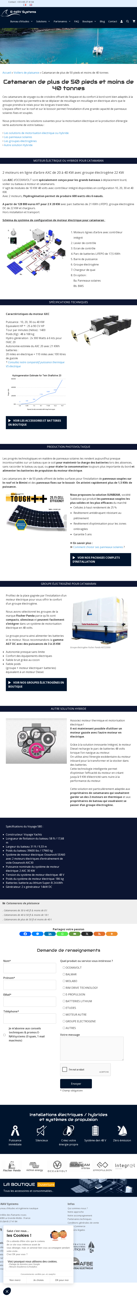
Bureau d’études (19, 21)
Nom (7, 961)
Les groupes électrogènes (20, 141)
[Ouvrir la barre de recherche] (127, 21)
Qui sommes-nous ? (78, 1208)
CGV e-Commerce (76, 1226)
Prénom (9, 978)
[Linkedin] (50, 934)
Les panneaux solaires (18, 137)
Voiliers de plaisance (26, 72)
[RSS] (99, 934)
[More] (112, 934)
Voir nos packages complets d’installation (96, 559)
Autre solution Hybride (18, 145)
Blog (102, 21)
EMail (7, 994)
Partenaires (60, 21)
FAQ (76, 21)
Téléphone (11, 1011)
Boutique (87, 21)
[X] (87, 934)
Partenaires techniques (80, 1219)
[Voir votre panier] (134, 21)
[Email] (75, 934)
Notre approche (76, 1211)
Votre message (70, 1035)
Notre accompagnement (80, 1215)
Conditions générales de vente (83, 1222)
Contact (112, 21)
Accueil (7, 72)
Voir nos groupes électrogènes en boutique (36, 684)
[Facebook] (25, 934)
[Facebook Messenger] (37, 934)
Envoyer (76, 1084)
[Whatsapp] (62, 934)
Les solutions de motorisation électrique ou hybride (36, 133)
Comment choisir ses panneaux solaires (98, 547)
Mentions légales (76, 1229)
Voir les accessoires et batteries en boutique (34, 422)
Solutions (41, 21)
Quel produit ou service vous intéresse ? (86, 961)
